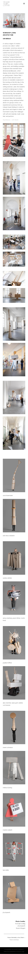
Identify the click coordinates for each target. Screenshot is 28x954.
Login (23, 951)
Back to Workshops (14, 939)
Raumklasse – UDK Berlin (10, 120)
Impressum (20, 949)
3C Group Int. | (19, 951)
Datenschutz (6, 951)
